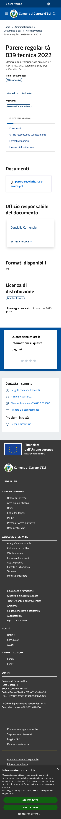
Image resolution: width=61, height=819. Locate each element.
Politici (10, 518)
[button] (30, 813)
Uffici (10, 508)
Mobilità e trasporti (17, 575)
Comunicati (13, 640)
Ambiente (12, 606)
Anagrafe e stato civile (19, 543)
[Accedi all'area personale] (49, 4)
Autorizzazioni (14, 616)
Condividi (11, 93)
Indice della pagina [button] (19, 118)
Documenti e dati (13, 30)
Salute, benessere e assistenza (23, 611)
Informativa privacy (17, 764)
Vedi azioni (27, 93)
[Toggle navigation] (6, 13)
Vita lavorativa (15, 553)
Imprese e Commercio (18, 558)
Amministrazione (24, 27)
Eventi (10, 664)
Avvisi (10, 645)
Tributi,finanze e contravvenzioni (24, 601)
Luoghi (10, 659)
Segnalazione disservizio (20, 734)
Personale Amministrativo (21, 523)
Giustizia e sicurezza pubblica (22, 596)
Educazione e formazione (20, 591)
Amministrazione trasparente (22, 759)
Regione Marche (13, 4)
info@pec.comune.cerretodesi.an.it (26, 703)
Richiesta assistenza (18, 744)
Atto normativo (34, 30)
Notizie (11, 635)
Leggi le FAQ (13, 739)
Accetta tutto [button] (30, 800)
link (13, 793)
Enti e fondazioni (16, 513)
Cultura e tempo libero (19, 548)
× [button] (57, 769)
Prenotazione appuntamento (22, 729)
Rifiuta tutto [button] (30, 807)
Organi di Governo (16, 498)
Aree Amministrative (18, 503)
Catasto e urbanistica (18, 567)
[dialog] (30, 792)
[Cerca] (54, 14)
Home (7, 27)
